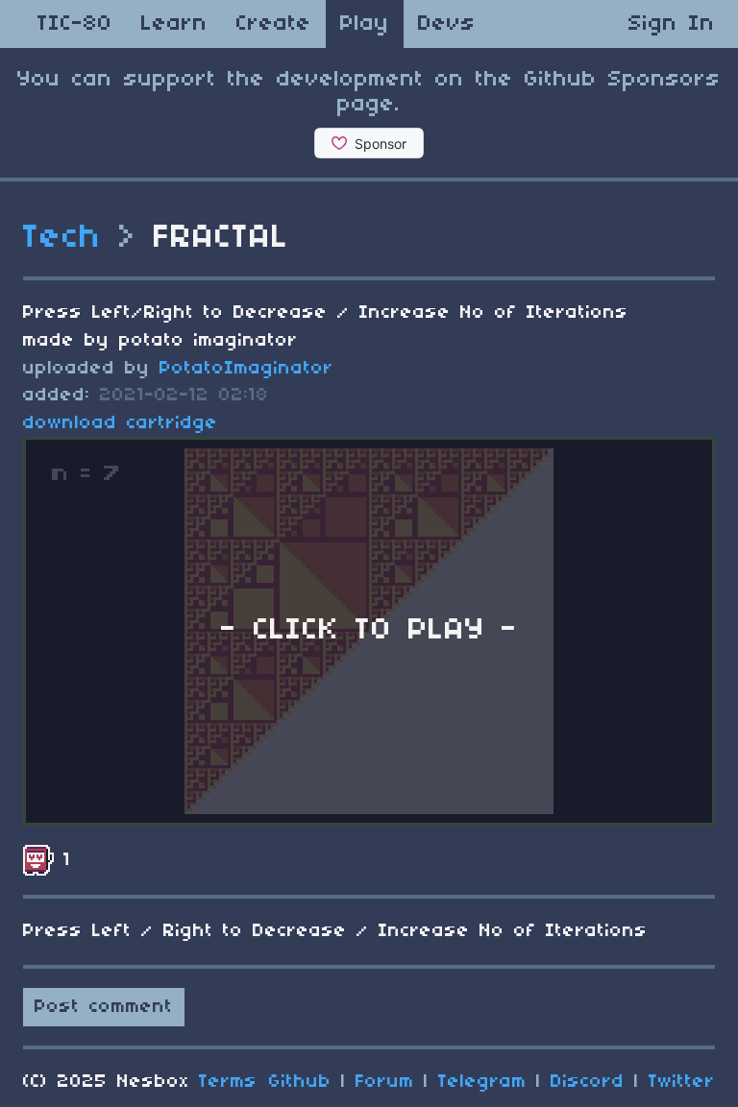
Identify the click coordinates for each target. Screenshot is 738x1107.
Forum (385, 1082)
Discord (588, 1082)
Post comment (104, 1007)
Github (300, 1082)
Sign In (671, 24)
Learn (174, 24)
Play (364, 24)
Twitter (682, 1082)
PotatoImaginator (246, 368)
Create (273, 24)
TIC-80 (74, 24)
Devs (447, 24)
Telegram (482, 1082)
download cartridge (120, 423)
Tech (62, 238)
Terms (228, 1082)
